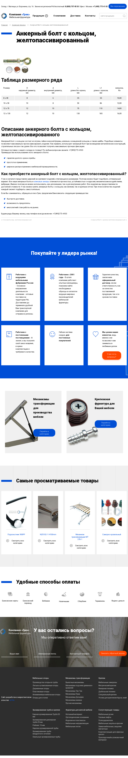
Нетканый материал (74, 714)
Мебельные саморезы (107, 682)
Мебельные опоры (41, 678)
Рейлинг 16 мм (39, 725)
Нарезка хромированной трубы (45, 728)
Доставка (75, 15)
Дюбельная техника (106, 692)
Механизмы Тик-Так (74, 691)
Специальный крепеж (107, 695)
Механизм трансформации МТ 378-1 (80, 536)
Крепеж (101, 678)
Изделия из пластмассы (75, 720)
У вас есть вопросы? (111, 355)
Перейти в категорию (44, 432)
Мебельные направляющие (77, 723)
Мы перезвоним (117, 6)
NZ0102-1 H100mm (48, 534)
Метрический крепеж (107, 685)
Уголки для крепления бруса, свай (112, 698)
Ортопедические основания (77, 717)
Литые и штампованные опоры (45, 685)
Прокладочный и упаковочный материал (111, 738)
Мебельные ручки (105, 714)
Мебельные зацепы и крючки (110, 723)
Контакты (90, 15)
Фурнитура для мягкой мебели (79, 710)
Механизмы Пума (73, 694)
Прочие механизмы (74, 703)
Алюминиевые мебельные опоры (46, 695)
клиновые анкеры (41, 181)
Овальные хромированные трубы (46, 737)
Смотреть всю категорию (18, 542)
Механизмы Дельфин (75, 697)
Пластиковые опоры (41, 692)
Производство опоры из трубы (45, 682)
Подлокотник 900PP (16, 534)
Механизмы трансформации (78, 678)
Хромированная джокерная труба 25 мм (44, 721)
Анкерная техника (106, 688)
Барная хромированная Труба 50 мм (46, 715)
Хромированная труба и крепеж (46, 710)
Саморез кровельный (111, 534)
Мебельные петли (73, 726)
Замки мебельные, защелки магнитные (110, 727)
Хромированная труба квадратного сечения (42, 732)
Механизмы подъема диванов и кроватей (79, 686)
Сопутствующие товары (108, 710)
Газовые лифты (104, 717)
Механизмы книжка (74, 700)
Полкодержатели (105, 720)
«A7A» (12, 700)
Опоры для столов (40, 698)
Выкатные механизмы (75, 682)
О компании (59, 15)
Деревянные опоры (41, 688)
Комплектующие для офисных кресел (111, 733)
